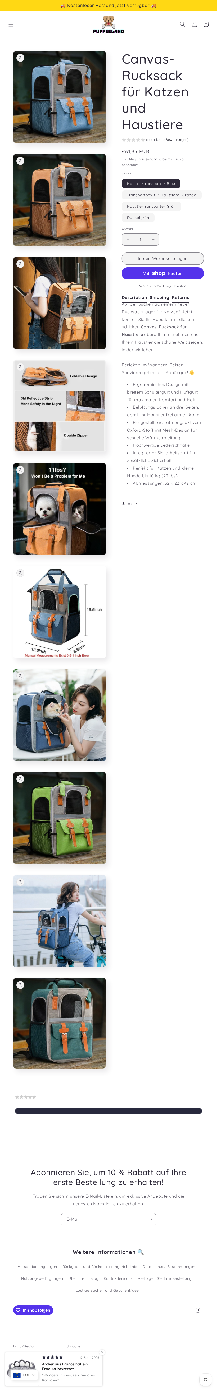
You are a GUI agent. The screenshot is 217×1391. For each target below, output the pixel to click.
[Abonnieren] (150, 1219)
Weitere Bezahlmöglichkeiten (162, 286)
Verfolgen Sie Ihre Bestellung (165, 1278)
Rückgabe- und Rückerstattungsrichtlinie (99, 1266)
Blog (94, 1278)
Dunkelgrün (138, 217)
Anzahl (127, 229)
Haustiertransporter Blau (151, 183)
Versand (146, 159)
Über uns (76, 1278)
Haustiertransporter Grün (151, 206)
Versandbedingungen (37, 1266)
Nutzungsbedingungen (42, 1278)
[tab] (136, 297)
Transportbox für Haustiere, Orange (161, 195)
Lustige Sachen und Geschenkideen (108, 1290)
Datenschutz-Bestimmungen (169, 1266)
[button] (11, 24)
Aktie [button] (132, 503)
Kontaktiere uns (118, 1278)
